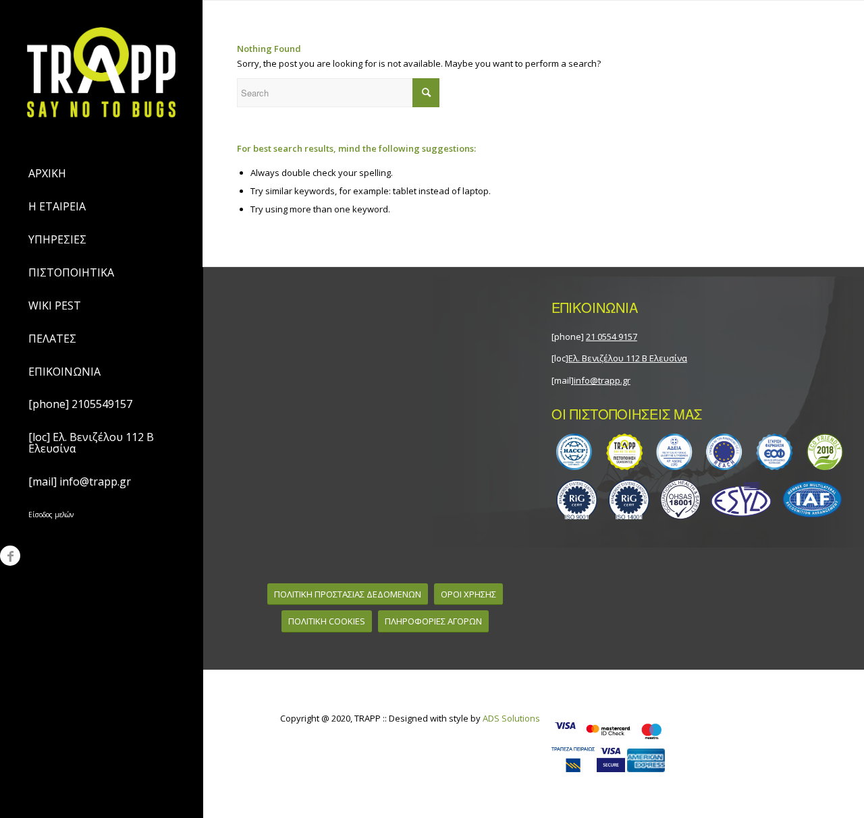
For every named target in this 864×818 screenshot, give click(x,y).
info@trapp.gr (602, 380)
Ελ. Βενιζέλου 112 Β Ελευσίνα (627, 358)
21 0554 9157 (611, 336)
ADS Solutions (511, 718)
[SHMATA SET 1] (699, 452)
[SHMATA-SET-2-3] (699, 499)
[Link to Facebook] (10, 556)
